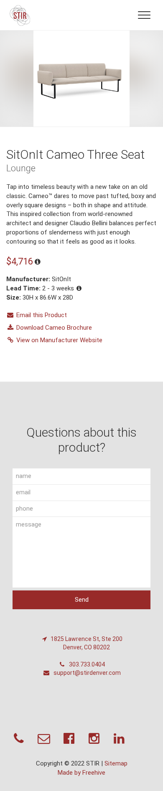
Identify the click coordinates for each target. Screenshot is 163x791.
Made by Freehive (81, 772)
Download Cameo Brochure (54, 327)
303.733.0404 (86, 664)
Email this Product (41, 315)
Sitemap (115, 763)
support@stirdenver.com (86, 672)
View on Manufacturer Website (59, 340)
